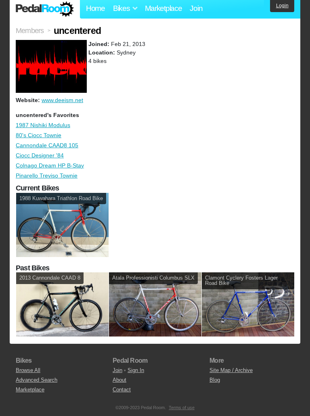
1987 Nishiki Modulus (43, 125)
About (119, 380)
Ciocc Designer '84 (40, 155)
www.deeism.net (62, 100)
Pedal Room (45, 9)
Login (282, 5)
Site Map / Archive (231, 370)
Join (196, 8)
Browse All (28, 370)
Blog (214, 380)
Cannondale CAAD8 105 (47, 145)
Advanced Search (36, 380)
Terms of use (182, 407)
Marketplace (163, 8)
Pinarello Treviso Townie (47, 175)
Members (30, 31)
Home (95, 8)
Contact (122, 390)
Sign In (136, 370)
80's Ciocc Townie (38, 135)
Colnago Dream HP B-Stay (50, 165)
